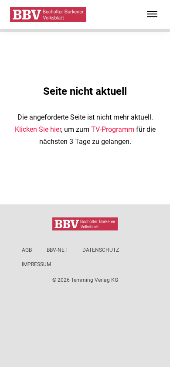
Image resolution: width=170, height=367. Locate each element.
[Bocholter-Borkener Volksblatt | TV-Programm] (48, 14)
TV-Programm (112, 129)
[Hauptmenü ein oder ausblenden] (152, 14)
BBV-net (57, 250)
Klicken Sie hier (38, 129)
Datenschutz (100, 250)
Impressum (36, 264)
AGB (27, 250)
